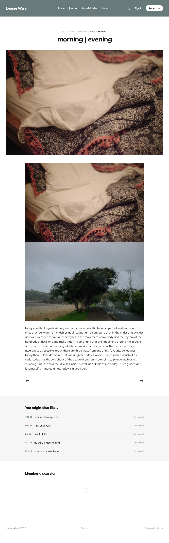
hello (105, 8)
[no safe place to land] (84, 442)
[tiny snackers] (84, 425)
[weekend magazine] (84, 417)
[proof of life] (84, 434)
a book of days (98, 31)
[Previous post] (27, 380)
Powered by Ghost (154, 528)
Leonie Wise (16, 8)
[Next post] (142, 380)
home (61, 8)
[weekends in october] (84, 451)
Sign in (138, 8)
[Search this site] (128, 8)
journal (73, 8)
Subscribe (154, 8)
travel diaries (89, 8)
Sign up (84, 528)
